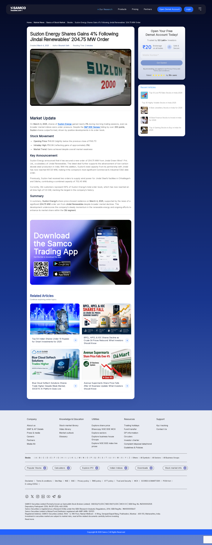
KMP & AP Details (35, 429)
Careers (30, 436)
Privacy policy (83, 481)
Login (188, 9)
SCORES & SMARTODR (150, 481)
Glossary (63, 436)
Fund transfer (130, 429)
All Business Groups (171, 458)
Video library (65, 429)
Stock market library (68, 425)
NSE (66, 481)
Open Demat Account (169, 9)
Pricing (135, 9)
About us (31, 425)
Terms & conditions (44, 481)
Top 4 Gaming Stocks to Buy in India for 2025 (165, 129)
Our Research (105, 9)
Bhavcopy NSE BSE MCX (104, 429)
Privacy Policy (172, 69)
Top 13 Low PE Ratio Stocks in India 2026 (165, 93)
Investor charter (131, 440)
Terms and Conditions (161, 71)
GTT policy (108, 481)
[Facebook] (27, 498)
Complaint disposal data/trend (138, 444)
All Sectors (156, 458)
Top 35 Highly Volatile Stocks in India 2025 (159, 103)
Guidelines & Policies (133, 447)
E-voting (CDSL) (31, 484)
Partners (148, 9)
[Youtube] (49, 498)
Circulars (128, 436)
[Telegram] (54, 498)
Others (135, 458)
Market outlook (66, 433)
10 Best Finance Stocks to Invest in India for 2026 (165, 119)
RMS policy (96, 481)
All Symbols (145, 458)
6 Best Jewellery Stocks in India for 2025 (165, 108)
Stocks (70, 22)
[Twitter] (32, 498)
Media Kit (31, 444)
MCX (136, 481)
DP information (131, 433)
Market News (39, 22)
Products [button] (122, 9)
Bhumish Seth (64, 45)
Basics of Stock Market (55, 22)
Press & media (33, 433)
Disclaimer (29, 481)
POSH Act (167, 481)
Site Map (58, 481)
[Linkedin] (43, 498)
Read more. (29, 519)
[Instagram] (38, 498)
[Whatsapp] (59, 498)
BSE (73, 481)
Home (29, 22)
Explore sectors (99, 433)
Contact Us (161, 429)
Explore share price (101, 425)
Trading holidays (131, 425)
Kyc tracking (162, 425)
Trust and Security (123, 481)
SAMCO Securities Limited (35, 504)
